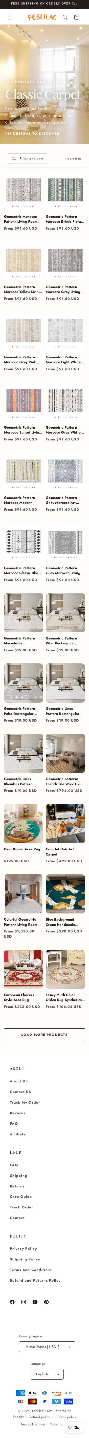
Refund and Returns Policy (35, 1280)
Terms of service (33, 1424)
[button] (10, 17)
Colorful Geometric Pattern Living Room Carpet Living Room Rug (21, 922)
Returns (17, 1186)
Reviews (17, 1112)
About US (19, 1081)
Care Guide (21, 1196)
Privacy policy (65, 1417)
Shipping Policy (25, 1259)
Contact (17, 1217)
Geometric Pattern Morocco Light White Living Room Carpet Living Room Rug (63, 360)
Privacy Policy (23, 1248)
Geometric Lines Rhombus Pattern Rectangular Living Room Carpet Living (20, 781)
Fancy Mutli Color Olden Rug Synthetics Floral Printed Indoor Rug (64, 997)
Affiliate (18, 1134)
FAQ (14, 1123)
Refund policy (39, 1417)
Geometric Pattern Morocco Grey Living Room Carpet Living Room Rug (63, 289)
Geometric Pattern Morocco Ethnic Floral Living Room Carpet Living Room (64, 219)
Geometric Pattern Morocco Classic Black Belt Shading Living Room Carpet (22, 570)
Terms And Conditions (31, 1269)
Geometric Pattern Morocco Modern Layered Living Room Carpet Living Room (21, 500)
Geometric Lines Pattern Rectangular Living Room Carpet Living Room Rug (62, 711)
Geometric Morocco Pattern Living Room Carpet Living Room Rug (21, 219)
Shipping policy (61, 1424)
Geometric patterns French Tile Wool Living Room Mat (65, 781)
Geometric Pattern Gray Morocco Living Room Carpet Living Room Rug (63, 570)
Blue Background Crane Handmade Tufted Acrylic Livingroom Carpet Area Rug (61, 922)
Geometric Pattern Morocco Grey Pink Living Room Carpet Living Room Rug (20, 360)
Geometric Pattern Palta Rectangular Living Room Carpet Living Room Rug (20, 711)
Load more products (44, 1034)
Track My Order (25, 1102)
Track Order (21, 1207)
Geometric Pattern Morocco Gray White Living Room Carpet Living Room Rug (63, 430)
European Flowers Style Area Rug (19, 997)
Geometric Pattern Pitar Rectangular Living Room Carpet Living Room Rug (62, 641)
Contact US (20, 1091)
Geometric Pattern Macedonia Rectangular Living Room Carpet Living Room (20, 641)
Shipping (18, 1175)
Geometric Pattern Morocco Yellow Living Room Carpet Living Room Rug (22, 289)
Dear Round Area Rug (22, 849)
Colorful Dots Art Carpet (60, 852)
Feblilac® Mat (42, 1411)
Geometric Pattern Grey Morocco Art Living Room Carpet (62, 500)
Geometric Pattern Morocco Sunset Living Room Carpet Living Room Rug (22, 430)
